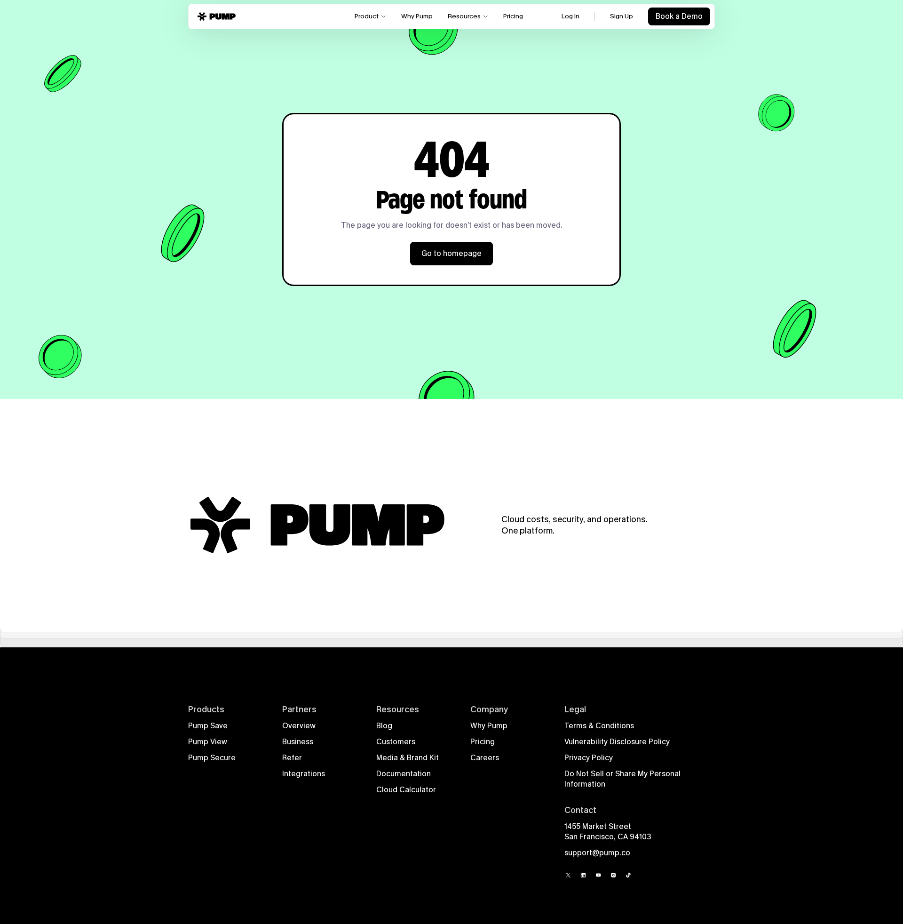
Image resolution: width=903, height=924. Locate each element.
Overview (299, 726)
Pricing (482, 742)
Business (297, 742)
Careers (484, 758)
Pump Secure (212, 758)
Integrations (303, 774)
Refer (292, 758)
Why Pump (488, 726)
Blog (384, 726)
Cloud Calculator (406, 790)
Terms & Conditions (599, 726)
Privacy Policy (588, 758)
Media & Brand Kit (407, 758)
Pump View (207, 742)
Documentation (403, 774)
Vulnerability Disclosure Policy (617, 742)
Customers (395, 742)
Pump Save (208, 726)
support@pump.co (597, 853)
